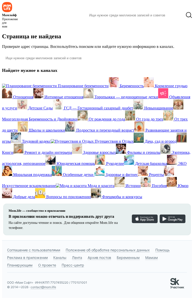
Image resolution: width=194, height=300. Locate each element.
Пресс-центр (73, 265)
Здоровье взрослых (99, 152)
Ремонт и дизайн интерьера (47, 152)
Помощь (162, 250)
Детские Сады (40, 108)
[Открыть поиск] (189, 15)
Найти (175, 15)
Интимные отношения (63, 97)
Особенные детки (78, 174)
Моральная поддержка (32, 174)
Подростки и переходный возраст (104, 130)
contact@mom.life (43, 287)
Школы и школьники (46, 130)
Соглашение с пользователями (33, 250)
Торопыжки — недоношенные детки (125, 97)
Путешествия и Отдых (114, 141)
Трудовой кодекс (36, 141)
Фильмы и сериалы (143, 152)
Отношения (22, 97)
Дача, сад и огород (160, 141)
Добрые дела (23, 197)
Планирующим (20, 265)
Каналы (59, 257)
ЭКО (182, 163)
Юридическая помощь (75, 163)
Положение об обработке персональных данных (108, 250)
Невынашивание (158, 108)
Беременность (131, 86)
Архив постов (99, 257)
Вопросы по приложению (68, 197)
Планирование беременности (83, 86)
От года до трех (149, 119)
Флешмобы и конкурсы (121, 197)
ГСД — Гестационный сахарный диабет (98, 108)
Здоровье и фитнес (121, 174)
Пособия (159, 186)
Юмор (182, 186)
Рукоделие (114, 163)
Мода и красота (100, 186)
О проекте (47, 265)
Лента (77, 257)
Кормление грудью (170, 86)
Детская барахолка (150, 163)
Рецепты (156, 174)
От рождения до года (106, 119)
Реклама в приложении (27, 257)
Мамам (151, 257)
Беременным (128, 257)
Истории (133, 186)
